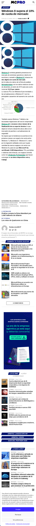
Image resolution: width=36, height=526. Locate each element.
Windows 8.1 (20, 77)
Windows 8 (5, 73)
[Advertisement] (18, 181)
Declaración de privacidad (23, 524)
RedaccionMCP (22, 18)
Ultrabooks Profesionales (16, 155)
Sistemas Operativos (9, 204)
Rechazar (18, 514)
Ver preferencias (18, 520)
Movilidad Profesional (10, 202)
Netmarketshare (7, 84)
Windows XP (6, 124)
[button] (33, 490)
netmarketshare (26, 202)
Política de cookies (10, 524)
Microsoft (25, 201)
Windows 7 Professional (10, 206)
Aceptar (18, 509)
